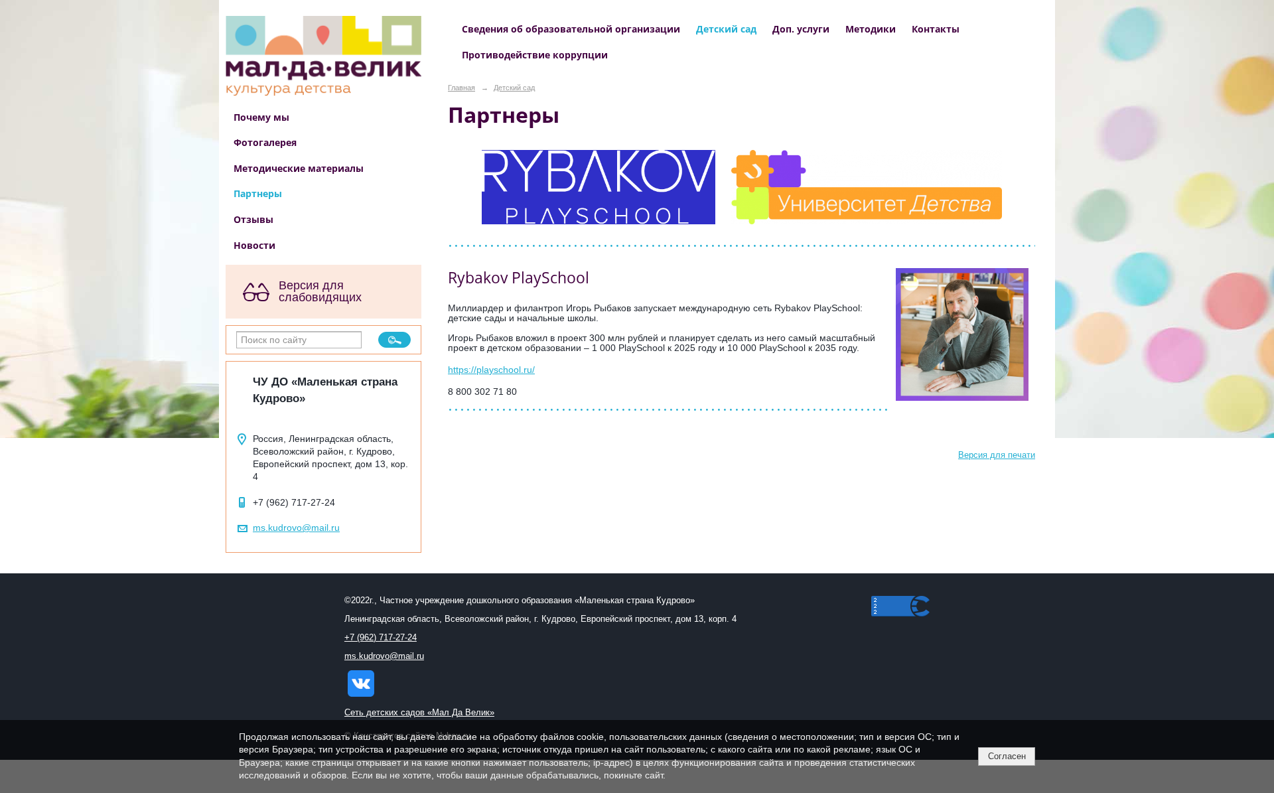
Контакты (935, 29)
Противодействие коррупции (535, 54)
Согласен (1007, 756)
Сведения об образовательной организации (571, 29)
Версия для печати (996, 455)
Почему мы (261, 117)
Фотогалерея (265, 142)
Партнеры (258, 193)
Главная (461, 88)
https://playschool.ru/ (491, 370)
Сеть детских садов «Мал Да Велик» (419, 712)
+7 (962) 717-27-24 (380, 637)
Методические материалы (299, 168)
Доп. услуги (800, 29)
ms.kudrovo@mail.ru (296, 528)
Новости (254, 245)
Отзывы (253, 219)
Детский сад (726, 29)
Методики (870, 29)
